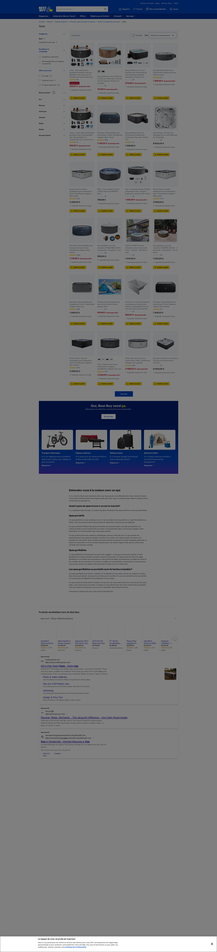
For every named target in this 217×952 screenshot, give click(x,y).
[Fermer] (212, 943)
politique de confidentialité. (76, 947)
